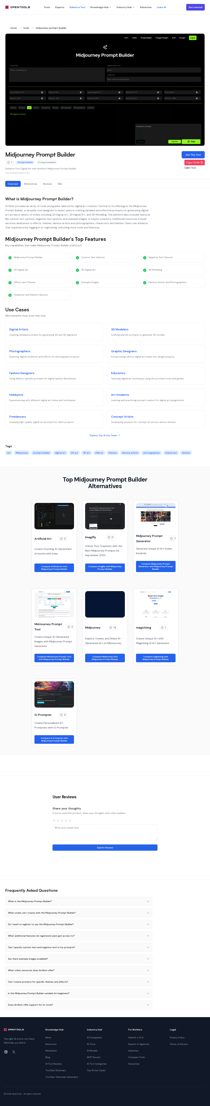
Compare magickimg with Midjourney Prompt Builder (156, 658)
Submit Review (105, 847)
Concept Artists (122, 417)
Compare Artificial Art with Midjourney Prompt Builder (54, 567)
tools (26, 27)
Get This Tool (193, 154)
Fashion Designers (21, 373)
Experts (59, 7)
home (13, 27)
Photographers (19, 351)
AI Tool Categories (97, 1063)
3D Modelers (119, 329)
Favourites (133, 1063)
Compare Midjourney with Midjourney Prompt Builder (105, 658)
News (48, 1037)
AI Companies (94, 1037)
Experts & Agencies (138, 1044)
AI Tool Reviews (53, 1063)
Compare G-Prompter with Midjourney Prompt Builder (54, 739)
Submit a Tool (77, 7)
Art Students (120, 395)
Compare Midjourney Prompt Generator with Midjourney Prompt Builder (155, 566)
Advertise (146, 7)
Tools (47, 7)
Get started (195, 7)
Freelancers (17, 417)
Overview (13, 183)
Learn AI (161, 7)
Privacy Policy (177, 1037)
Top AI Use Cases (96, 1070)
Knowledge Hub (99, 7)
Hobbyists (16, 395)
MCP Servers (94, 1057)
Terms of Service (179, 1044)
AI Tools (91, 1044)
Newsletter (51, 1050)
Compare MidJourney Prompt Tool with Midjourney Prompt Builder (54, 658)
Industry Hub (124, 7)
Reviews (47, 183)
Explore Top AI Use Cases (103, 435)
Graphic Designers (124, 351)
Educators (118, 373)
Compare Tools (136, 1057)
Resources (51, 1044)
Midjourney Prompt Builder (40, 154)
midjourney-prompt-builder (51, 27)
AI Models (92, 1050)
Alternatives (30, 183)
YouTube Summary (55, 1070)
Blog (47, 1057)
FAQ (60, 183)
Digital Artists (18, 329)
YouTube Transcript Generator (61, 1076)
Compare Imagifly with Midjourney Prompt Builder (105, 567)
